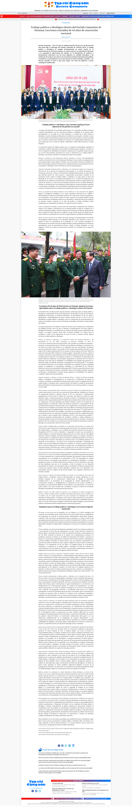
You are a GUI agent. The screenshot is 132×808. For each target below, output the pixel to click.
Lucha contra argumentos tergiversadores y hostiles (43, 16)
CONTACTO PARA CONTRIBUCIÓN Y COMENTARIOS (67, 798)
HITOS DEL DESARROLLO (36, 788)
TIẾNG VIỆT (102, 13)
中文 (91, 13)
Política (66, 23)
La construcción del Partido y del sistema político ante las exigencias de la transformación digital (65, 768)
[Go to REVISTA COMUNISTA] (66, 4)
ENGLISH (96, 13)
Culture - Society (74, 16)
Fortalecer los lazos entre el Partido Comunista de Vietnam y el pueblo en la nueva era (62, 765)
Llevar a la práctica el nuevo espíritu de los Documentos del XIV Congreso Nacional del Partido (64, 757)
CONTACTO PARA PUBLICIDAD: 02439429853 (96, 798)
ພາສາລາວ (85, 13)
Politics (22, 16)
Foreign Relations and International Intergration (97, 16)
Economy (65, 16)
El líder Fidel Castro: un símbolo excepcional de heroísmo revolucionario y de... (63, 19)
